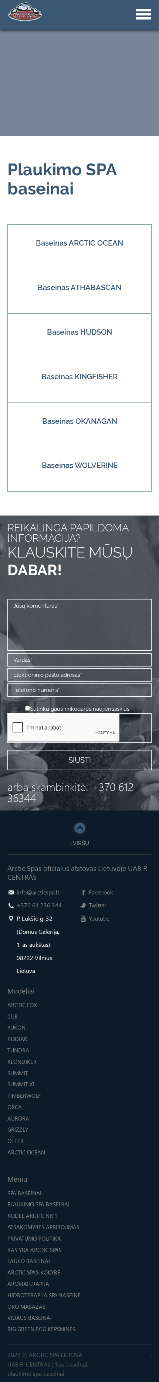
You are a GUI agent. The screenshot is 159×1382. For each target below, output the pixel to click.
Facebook (101, 892)
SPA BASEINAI (24, 1193)
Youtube (99, 918)
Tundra (18, 1050)
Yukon (16, 1027)
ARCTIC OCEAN (26, 1152)
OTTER (15, 1140)
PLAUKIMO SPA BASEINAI (38, 1204)
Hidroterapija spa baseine (44, 1295)
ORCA (14, 1107)
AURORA (18, 1118)
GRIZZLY (17, 1129)
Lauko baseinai (28, 1261)
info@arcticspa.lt (38, 892)
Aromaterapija (28, 1283)
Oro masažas (26, 1306)
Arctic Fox (22, 1005)
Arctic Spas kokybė (33, 1272)
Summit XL (21, 1084)
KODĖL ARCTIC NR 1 (32, 1215)
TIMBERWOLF (24, 1095)
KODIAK (17, 1038)
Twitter (97, 905)
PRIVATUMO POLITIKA (34, 1238)
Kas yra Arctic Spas (34, 1249)
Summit (17, 1073)
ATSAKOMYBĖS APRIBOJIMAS (43, 1227)
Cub (12, 1016)
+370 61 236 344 (39, 905)
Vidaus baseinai (29, 1317)
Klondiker (22, 1061)
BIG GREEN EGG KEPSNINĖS (41, 1329)
